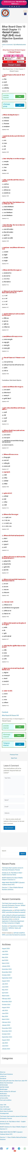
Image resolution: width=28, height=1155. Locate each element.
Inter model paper (5, 1109)
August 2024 (6, 1007)
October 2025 (6, 975)
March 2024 (5, 1019)
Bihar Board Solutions (6, 1074)
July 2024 (5, 1010)
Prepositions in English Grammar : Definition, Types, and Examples (12, 928)
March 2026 (5, 963)
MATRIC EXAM (4, 1087)
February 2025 (6, 998)
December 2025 (7, 969)
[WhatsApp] (25, 1148)
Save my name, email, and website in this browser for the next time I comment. (14, 821)
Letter (16, 907)
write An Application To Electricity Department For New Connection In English (13, 921)
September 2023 (7, 1037)
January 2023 (6, 1049)
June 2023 (5, 1046)
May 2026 (5, 957)
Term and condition (5, 1100)
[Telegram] (19, 1148)
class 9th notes (4, 1107)
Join (20, 96)
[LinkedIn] (14, 6)
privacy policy (4, 1098)
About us (2, 1072)
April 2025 (5, 993)
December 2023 (7, 1028)
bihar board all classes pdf (10, 715)
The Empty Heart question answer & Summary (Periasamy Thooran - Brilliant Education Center (13, 905)
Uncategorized (4, 1113)
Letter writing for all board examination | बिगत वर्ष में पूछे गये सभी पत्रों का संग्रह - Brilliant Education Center (13, 917)
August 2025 (6, 981)
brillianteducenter (7, 910)
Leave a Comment (7, 44)
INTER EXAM (4, 1085)
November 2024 (7, 1001)
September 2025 (7, 978)
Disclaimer (3, 1078)
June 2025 (5, 987)
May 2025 (5, 990)
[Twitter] (12, 6)
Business (4, 926)
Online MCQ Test (5, 1096)
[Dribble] (17, 6)
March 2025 (5, 995)
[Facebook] (10, 6)
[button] (25, 14)
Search (4, 851)
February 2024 (6, 1022)
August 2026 (6, 948)
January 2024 (6, 1025)
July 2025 (5, 984)
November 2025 (7, 972)
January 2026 (6, 966)
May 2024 (5, 1016)
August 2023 (6, 1040)
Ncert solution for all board (8, 1091)
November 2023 (7, 1031)
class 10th (3, 1104)
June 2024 (5, 1013)
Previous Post (14, 754)
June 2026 (5, 954)
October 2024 (6, 1004)
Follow (19, 735)
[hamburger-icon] (25, 11)
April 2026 (5, 960)
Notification (3, 1093)
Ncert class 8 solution (6, 1111)
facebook (5, 712)
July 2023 (5, 1043)
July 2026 (5, 951)
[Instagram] (19, 6)
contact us (3, 1076)
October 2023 (6, 1034)
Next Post (14, 758)
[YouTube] (15, 1151)
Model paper (3, 1089)
